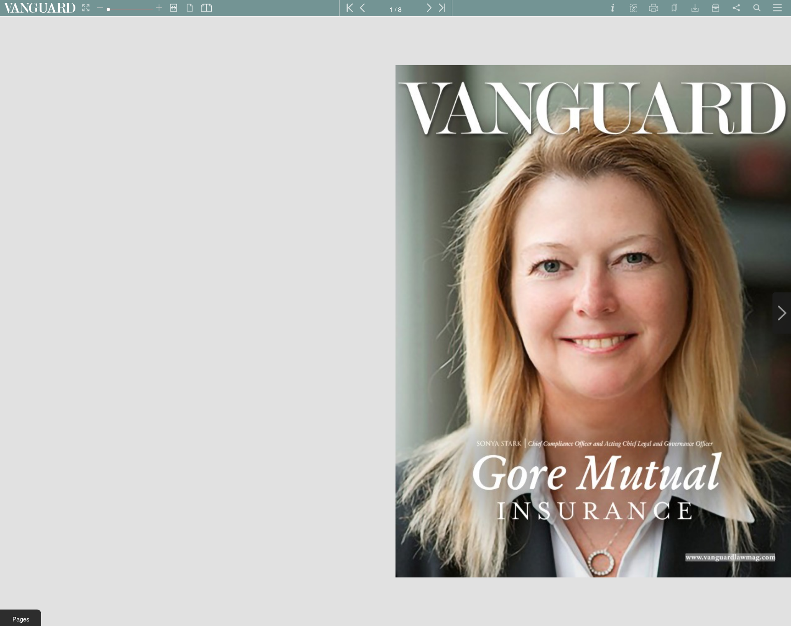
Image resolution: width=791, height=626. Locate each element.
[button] (20, 618)
